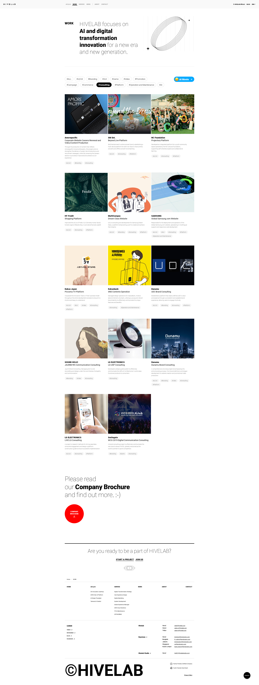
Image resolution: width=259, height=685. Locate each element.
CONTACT (104, 4)
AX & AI (68, 4)
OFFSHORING (118, 614)
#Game (115, 78)
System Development (120, 601)
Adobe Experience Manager (121, 604)
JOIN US (139, 559)
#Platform (119, 84)
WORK (75, 4)
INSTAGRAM (70, 633)
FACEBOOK (70, 639)
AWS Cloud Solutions (120, 608)
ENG (253, 4)
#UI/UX (80, 78)
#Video (127, 78)
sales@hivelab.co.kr (179, 625)
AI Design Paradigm (96, 598)
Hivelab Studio (144, 653)
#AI (160, 84)
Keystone (142, 637)
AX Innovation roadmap (97, 592)
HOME (69, 587)
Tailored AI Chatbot (96, 601)
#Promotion (140, 78)
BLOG (248, 4)
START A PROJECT (125, 559)
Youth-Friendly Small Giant (180, 668)
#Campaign (72, 84)
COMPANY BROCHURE (72, 513)
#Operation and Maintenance (141, 84)
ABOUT (97, 4)
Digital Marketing (119, 598)
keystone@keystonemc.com (182, 637)
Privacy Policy (188, 675)
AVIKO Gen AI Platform (97, 595)
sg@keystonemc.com (180, 644)
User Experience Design (120, 595)
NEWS (88, 4)
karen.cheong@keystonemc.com (183, 647)
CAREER (69, 626)
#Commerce (87, 84)
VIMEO (69, 630)
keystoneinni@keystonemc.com (183, 642)
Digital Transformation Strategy (123, 592)
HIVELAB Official (239, 4)
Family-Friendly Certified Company (182, 664)
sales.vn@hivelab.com (180, 628)
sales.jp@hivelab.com (180, 630)
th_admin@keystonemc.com (182, 639)
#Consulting (104, 84)
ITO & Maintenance (119, 611)
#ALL (69, 78)
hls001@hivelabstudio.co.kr (182, 653)
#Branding (92, 78)
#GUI (104, 78)
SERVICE (81, 4)
